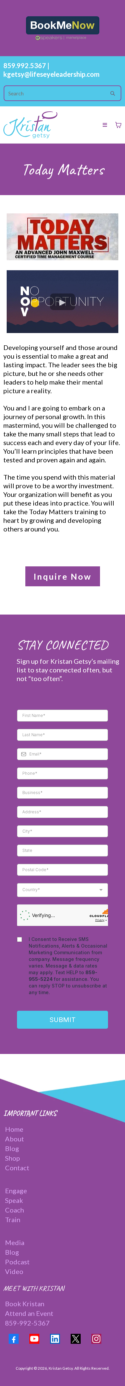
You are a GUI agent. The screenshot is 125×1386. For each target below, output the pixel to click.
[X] (75, 1338)
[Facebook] (13, 1338)
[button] (105, 125)
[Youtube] (34, 1338)
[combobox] (62, 890)
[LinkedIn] (55, 1338)
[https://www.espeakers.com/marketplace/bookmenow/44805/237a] (62, 28)
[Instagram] (96, 1338)
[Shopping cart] (118, 125)
